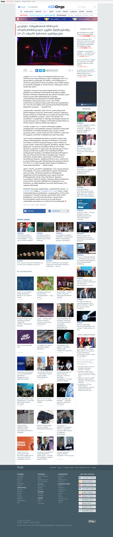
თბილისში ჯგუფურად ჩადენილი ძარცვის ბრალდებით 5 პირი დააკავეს (65, 448)
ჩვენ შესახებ (53, 467)
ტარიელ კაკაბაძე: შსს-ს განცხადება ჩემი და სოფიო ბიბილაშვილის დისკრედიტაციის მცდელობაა (86, 232)
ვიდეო (51, 11)
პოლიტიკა (70, 15)
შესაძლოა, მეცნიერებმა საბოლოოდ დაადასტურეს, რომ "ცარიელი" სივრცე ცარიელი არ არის (86, 321)
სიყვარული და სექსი (63, 498)
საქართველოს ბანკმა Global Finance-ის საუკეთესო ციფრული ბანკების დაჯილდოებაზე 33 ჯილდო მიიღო (87, 374)
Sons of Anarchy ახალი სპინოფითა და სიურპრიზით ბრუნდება (45, 395)
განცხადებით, (33, 76)
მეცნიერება (40, 489)
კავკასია (19, 481)
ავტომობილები (62, 489)
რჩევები (60, 502)
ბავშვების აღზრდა (62, 479)
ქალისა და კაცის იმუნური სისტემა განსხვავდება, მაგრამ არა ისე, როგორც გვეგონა (25, 288)
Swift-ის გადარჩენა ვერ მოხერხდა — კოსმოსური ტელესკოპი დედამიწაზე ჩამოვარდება (65, 395)
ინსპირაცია (61, 500)
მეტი (91, 15)
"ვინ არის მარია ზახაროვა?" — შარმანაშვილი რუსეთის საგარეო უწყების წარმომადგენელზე (45, 368)
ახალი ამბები (10, 1)
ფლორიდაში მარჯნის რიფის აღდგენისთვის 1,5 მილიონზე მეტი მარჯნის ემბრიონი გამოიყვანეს (25, 395)
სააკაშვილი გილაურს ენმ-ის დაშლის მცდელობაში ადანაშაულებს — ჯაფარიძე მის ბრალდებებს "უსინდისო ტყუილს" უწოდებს (45, 448)
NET (45, 11)
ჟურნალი (38, 11)
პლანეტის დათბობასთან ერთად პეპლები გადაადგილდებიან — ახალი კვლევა (45, 288)
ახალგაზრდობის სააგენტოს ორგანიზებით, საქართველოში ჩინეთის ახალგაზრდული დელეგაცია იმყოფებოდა (65, 231)
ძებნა (33, 1)
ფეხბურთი (40, 499)
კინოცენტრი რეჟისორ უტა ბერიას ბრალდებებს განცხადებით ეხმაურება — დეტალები (86, 368)
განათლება (20, 491)
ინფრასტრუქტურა (21, 500)
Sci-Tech (40, 484)
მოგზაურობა (61, 487)
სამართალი (20, 498)
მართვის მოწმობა (26, 1)
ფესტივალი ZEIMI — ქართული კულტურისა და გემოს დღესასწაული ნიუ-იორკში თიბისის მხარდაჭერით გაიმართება (86, 209)
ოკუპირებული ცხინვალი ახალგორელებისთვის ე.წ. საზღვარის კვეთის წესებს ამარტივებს (46, 231)
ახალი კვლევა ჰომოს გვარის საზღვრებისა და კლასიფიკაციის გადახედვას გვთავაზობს (31, 254)
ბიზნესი (39, 478)
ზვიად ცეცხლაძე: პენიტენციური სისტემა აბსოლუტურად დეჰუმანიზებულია (86, 165)
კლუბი (32, 204)
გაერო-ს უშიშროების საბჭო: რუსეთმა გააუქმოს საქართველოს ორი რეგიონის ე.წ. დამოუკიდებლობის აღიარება (86, 276)
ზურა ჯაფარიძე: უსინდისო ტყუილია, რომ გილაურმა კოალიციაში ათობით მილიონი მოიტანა (86, 144)
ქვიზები (65, 11)
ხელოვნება (40, 493)
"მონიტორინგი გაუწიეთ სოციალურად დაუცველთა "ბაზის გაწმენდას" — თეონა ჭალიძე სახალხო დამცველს (26, 231)
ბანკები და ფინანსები (43, 476)
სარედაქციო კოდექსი (68, 467)
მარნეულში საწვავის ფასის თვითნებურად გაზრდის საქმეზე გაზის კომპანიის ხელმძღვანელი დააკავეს (25, 315)
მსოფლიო (19, 479)
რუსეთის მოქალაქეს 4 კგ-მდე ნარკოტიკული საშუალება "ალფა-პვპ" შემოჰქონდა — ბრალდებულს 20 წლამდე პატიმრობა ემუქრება (65, 368)
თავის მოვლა (61, 481)
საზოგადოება (78, 15)
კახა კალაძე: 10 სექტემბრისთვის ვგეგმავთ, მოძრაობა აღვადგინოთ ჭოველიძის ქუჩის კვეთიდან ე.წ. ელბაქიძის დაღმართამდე (65, 421)
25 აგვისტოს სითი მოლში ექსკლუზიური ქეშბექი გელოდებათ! (45, 341)
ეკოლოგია (19, 489)
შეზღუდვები (43, 204)
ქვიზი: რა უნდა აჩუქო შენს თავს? (25, 341)
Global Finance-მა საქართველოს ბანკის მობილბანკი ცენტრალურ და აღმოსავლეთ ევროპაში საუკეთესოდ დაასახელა (25, 448)
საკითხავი (73, 11)
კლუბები (37, 204)
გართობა (60, 493)
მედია (18, 502)
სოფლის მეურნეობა (42, 481)
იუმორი (60, 495)
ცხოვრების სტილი (64, 484)
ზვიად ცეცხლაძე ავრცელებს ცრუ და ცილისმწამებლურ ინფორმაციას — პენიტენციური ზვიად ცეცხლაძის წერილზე (25, 368)
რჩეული (81, 11)
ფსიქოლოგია (61, 476)
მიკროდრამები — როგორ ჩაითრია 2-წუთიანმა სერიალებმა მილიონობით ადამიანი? (65, 288)
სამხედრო (19, 485)
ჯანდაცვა (19, 493)
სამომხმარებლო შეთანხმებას (46, 525)
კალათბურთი (41, 503)
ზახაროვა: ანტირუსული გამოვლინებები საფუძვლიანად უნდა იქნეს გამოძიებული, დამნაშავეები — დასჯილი (60, 255)
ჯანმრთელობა (63, 474)
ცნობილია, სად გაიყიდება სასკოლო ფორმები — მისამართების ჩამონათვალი (45, 421)
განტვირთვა (18, 1)
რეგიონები (19, 497)
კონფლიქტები (20, 483)
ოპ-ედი (58, 11)
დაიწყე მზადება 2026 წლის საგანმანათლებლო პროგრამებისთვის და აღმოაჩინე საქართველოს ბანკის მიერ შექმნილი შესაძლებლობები (86, 387)
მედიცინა (60, 478)
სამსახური (60, 497)
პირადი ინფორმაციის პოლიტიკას (63, 525)
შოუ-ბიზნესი (40, 495)
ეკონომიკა (86, 15)
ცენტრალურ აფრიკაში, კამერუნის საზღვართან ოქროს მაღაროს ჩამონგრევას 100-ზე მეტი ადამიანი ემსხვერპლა (86, 380)
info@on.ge (26, 522)
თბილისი (19, 495)
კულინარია (61, 491)
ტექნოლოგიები (41, 485)
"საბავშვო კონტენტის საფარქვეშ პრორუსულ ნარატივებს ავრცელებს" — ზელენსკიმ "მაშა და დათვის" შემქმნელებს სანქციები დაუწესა (86, 122)
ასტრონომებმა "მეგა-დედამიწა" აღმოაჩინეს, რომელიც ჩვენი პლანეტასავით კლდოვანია (65, 341)
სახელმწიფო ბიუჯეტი (43, 479)
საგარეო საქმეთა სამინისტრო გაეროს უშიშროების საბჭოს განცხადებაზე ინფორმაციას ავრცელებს (25, 421)
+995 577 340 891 (35, 522)
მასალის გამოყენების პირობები (82, 467)
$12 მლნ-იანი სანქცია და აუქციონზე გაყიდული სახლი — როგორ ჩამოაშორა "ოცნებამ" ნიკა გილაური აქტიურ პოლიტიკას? (86, 298)
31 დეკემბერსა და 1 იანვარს (49, 191)
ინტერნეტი (40, 487)
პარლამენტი (20, 476)
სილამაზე (60, 485)
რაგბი (39, 501)
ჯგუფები (22, 7)
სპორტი (40, 498)
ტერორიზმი (20, 478)
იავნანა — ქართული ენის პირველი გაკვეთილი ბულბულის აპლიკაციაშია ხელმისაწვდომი (45, 315)
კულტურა (41, 492)
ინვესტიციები (34, 7)
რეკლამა (89, 11)
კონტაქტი (93, 467)
